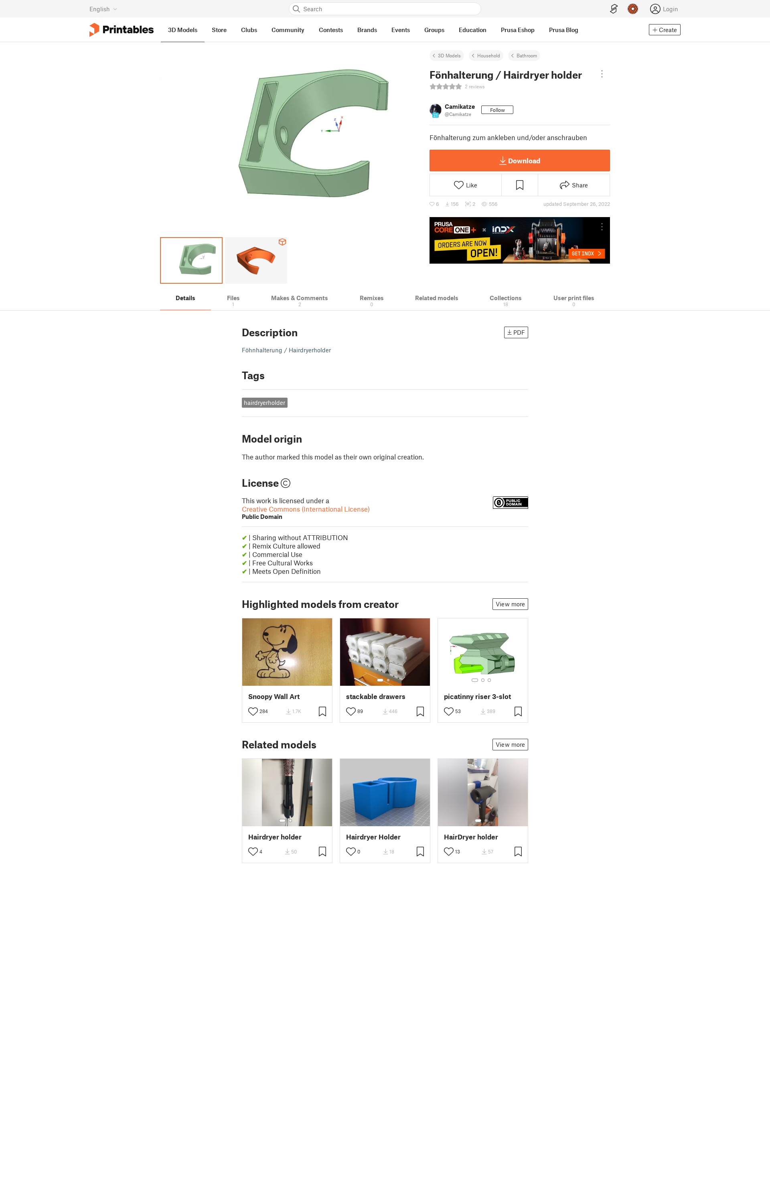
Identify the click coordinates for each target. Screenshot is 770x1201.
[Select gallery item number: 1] (380, 680)
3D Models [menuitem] (182, 29)
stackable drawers (375, 696)
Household (488, 55)
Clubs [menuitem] (249, 29)
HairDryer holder (471, 837)
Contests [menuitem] (331, 29)
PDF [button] (519, 332)
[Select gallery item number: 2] (388, 680)
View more (510, 604)
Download (524, 160)
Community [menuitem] (288, 29)
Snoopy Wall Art (274, 696)
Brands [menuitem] (367, 29)
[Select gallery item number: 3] (489, 680)
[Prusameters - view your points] (633, 9)
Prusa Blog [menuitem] (563, 29)
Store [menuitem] (219, 29)
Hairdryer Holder (373, 837)
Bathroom (527, 55)
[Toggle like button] (253, 711)
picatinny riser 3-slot (477, 696)
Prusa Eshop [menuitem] (518, 29)
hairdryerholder (264, 402)
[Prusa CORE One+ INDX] (520, 240)
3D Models (449, 55)
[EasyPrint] (614, 9)
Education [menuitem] (472, 29)
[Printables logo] (121, 30)
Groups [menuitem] (434, 29)
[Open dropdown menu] (602, 74)
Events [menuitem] (400, 29)
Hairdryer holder (275, 837)
